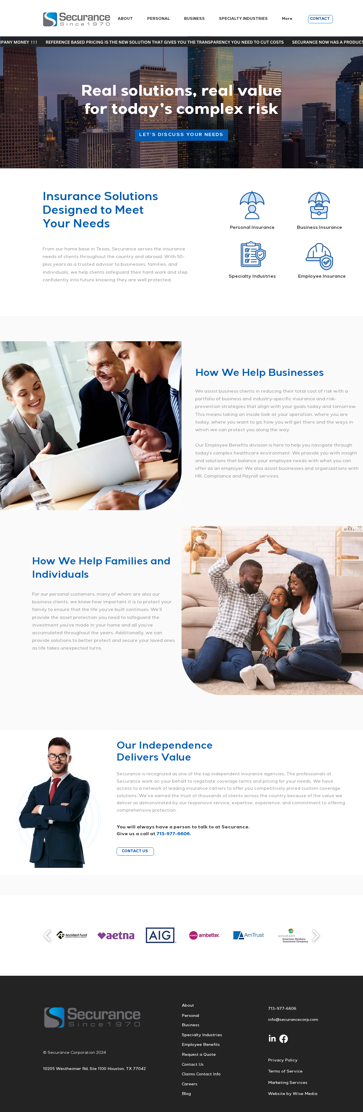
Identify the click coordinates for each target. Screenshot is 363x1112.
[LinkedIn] (272, 1038)
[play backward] (47, 935)
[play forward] (315, 935)
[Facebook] (283, 1038)
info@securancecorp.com (293, 1020)
